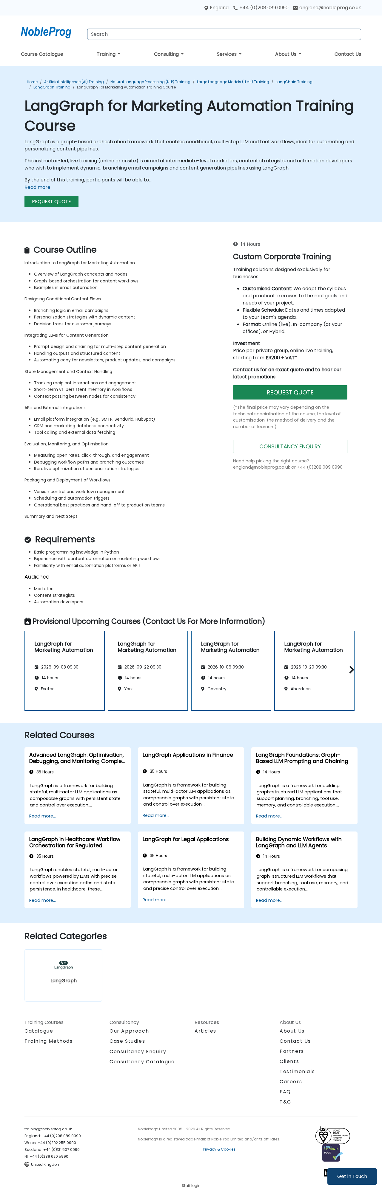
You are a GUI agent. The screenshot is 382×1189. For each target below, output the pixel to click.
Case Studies (127, 1041)
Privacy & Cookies (219, 1149)
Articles (205, 1031)
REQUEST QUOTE (51, 201)
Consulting (167, 54)
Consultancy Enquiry (138, 1051)
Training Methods (48, 1041)
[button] (350, 669)
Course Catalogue (42, 54)
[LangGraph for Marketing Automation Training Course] (51, 31)
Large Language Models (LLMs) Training (233, 81)
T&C (285, 1101)
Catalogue (38, 1031)
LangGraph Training (51, 87)
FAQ (285, 1091)
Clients (289, 1061)
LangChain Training (294, 81)
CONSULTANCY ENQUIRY (290, 446)
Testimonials (297, 1071)
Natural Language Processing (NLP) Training (150, 81)
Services (227, 54)
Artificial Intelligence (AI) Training (74, 81)
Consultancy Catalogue (142, 1061)
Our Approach (129, 1031)
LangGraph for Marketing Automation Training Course (126, 87)
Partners (292, 1051)
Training (107, 54)
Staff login (191, 1185)
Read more (37, 187)
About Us (286, 54)
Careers (291, 1081)
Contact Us (348, 54)
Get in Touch (352, 1176)
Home (32, 81)
